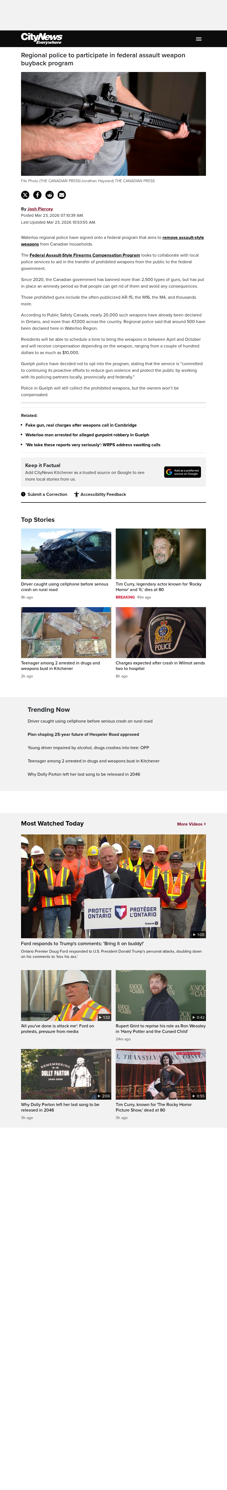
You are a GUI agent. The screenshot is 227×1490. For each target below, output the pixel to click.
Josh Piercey (40, 209)
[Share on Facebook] (37, 195)
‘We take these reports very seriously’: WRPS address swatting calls (93, 445)
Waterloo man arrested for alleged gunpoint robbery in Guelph (87, 435)
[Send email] (62, 195)
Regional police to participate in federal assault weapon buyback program (103, 59)
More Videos (190, 824)
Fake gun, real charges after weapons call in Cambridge (81, 425)
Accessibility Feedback (103, 494)
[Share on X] (25, 195)
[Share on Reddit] (49, 195)
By (37, 209)
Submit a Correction (47, 494)
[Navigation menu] (199, 38)
